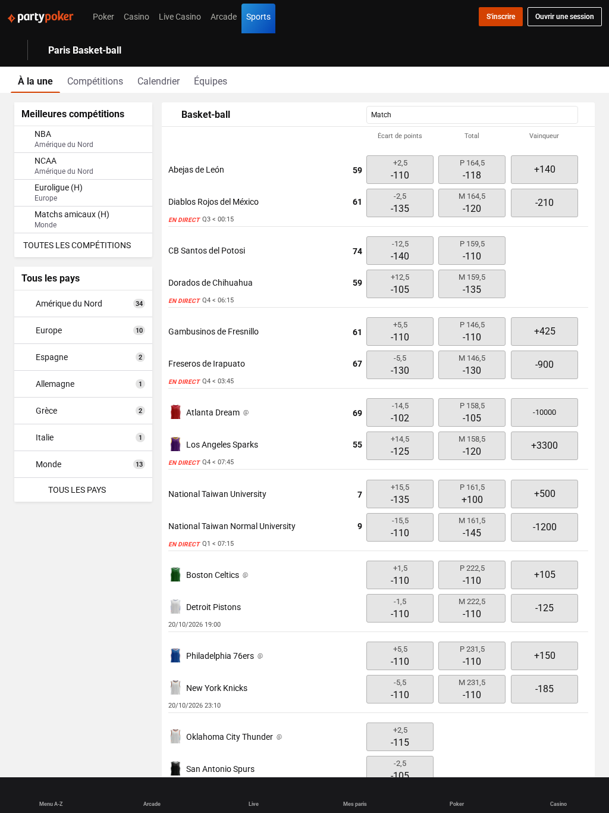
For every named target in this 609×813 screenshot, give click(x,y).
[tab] (35, 80)
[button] (378, 136)
